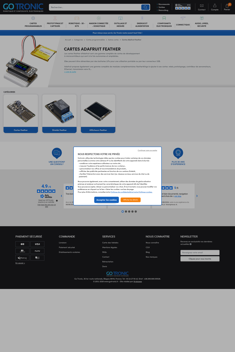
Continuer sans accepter (147, 150)
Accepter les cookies (106, 199)
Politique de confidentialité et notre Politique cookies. (131, 192)
